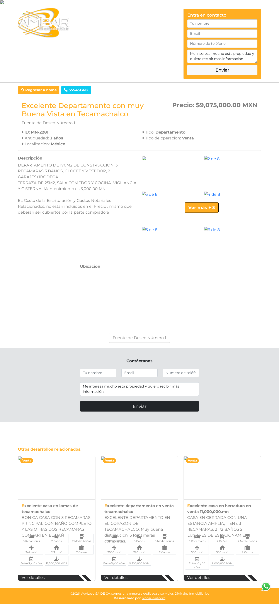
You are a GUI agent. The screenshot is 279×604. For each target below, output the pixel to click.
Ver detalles (33, 577)
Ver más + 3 (201, 207)
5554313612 (78, 90)
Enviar (222, 70)
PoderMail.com (153, 598)
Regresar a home (40, 90)
